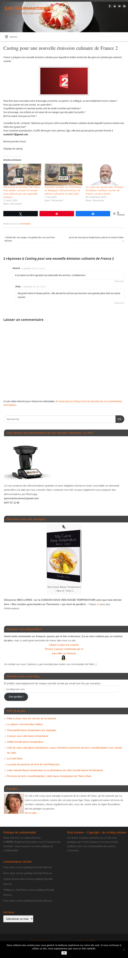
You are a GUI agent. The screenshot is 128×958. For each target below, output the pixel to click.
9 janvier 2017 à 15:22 (33, 287)
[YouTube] (119, 6)
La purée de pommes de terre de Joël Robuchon (33, 764)
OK (119, 419)
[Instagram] (124, 6)
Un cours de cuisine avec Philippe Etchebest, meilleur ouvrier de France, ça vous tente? (104, 190)
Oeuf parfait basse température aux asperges (31, 730)
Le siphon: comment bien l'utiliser (25, 724)
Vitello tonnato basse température (25, 741)
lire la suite (32, 812)
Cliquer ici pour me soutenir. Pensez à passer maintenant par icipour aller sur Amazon (64, 649)
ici (98, 604)
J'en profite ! (16, 696)
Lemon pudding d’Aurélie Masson (34, 867)
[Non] (124, 949)
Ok (64, 953)
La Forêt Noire (14, 758)
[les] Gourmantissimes (29, 8)
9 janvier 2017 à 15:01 (33, 268)
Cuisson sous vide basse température (27, 736)
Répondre (119, 281)
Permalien (25, 223)
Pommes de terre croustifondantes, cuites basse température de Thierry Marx (49, 776)
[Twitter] (114, 6)
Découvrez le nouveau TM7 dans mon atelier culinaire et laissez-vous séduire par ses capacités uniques (21, 192)
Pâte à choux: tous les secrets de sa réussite (31, 718)
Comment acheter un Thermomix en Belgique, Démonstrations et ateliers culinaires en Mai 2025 (63, 190)
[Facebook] (109, 6)
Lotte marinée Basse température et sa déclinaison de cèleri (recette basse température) (55, 770)
